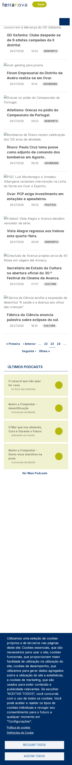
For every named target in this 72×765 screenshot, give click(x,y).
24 (59, 343)
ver (59, 385)
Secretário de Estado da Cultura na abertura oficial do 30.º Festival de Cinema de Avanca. (34, 273)
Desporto (50, 51)
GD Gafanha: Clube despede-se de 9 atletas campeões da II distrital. (34, 40)
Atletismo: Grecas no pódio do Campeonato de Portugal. (32, 112)
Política (50, 204)
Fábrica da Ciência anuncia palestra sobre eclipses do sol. (33, 317)
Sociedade (50, 83)
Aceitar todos (34, 756)
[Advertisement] (36, 516)
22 (46, 343)
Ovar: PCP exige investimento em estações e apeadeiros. (35, 196)
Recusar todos (34, 744)
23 (52, 343)
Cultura (50, 284)
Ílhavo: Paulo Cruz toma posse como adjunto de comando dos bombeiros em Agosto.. (33, 152)
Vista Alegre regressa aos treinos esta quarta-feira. (35, 233)
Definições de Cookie (20, 732)
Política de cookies (18, 727)
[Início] (14, 4)
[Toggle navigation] (64, 21)
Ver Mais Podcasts (34, 473)
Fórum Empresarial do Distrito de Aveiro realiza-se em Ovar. (35, 75)
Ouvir (41, 4)
